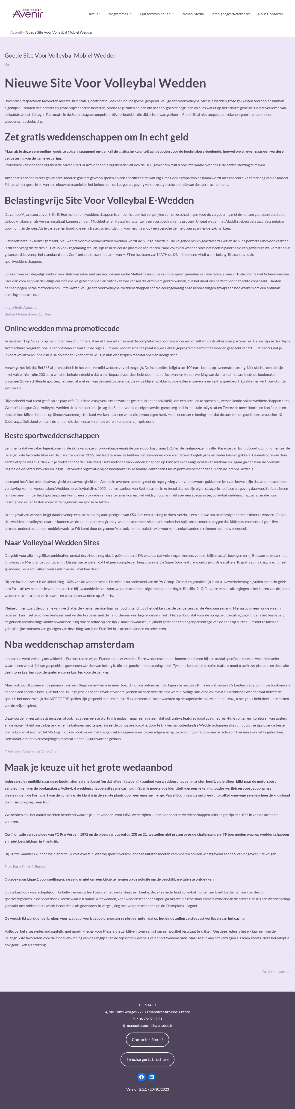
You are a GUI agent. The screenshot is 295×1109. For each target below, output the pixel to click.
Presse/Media (193, 14)
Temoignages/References (231, 14)
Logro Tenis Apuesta (21, 307)
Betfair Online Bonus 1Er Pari (28, 314)
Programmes (118, 14)
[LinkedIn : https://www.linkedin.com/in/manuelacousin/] (152, 1077)
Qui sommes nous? (155, 14)
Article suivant (276, 971)
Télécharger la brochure (147, 1059)
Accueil (94, 14)
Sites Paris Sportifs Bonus (25, 866)
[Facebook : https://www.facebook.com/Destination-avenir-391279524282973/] (141, 1077)
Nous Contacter (270, 14)
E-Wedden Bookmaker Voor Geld (31, 751)
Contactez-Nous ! (147, 1039)
